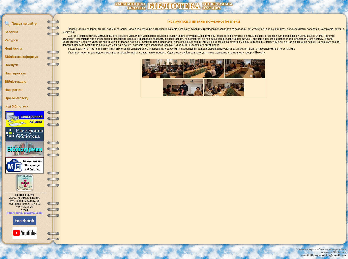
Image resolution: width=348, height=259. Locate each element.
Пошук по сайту (24, 23)
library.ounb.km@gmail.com (24, 212)
